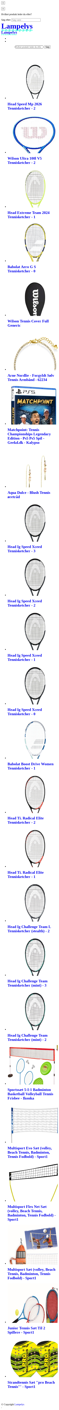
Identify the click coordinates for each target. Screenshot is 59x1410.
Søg (47, 47)
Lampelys (19, 1404)
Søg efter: (6, 19)
